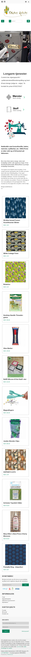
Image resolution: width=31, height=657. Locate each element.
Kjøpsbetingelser (6, 598)
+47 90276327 (5, 653)
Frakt (3, 597)
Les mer (19, 646)
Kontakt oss (5, 613)
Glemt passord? (25, 631)
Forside (4, 610)
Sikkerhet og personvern (8, 600)
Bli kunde (4, 612)
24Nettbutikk (10, 654)
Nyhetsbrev (5, 602)
